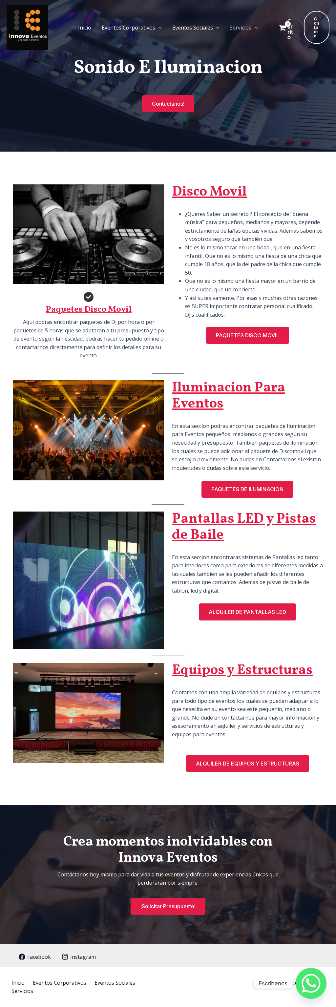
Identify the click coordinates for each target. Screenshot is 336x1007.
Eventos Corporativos (128, 27)
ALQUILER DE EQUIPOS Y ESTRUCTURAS (247, 763)
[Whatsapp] (311, 983)
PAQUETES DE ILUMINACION (247, 489)
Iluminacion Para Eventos (228, 396)
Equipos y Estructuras (242, 670)
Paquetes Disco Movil (89, 309)
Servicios (240, 27)
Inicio (84, 27)
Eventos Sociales (192, 27)
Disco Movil (209, 192)
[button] (158, 27)
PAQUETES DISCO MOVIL (247, 335)
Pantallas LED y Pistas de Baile (244, 527)
